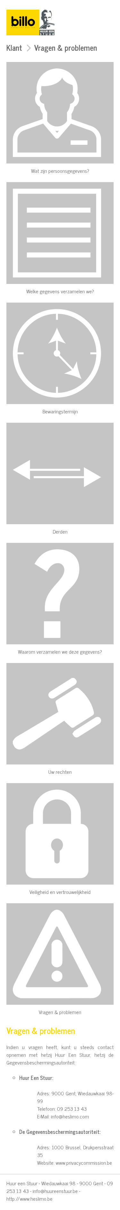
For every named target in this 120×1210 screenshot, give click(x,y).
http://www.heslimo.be (29, 1198)
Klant (14, 47)
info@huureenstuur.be (55, 1191)
